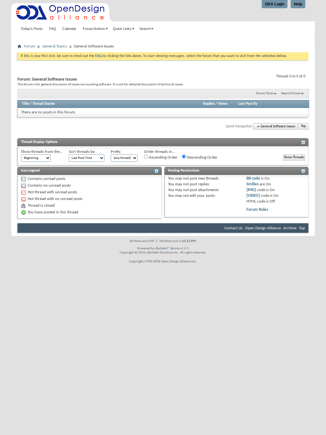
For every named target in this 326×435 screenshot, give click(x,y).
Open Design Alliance (263, 228)
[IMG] (251, 190)
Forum (29, 46)
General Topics (54, 46)
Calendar (69, 29)
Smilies (252, 184)
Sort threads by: (82, 152)
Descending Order (201, 157)
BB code (253, 178)
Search (145, 29)
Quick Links (122, 29)
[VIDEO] (253, 196)
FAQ (52, 29)
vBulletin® (162, 248)
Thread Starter (43, 104)
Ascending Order (163, 157)
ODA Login (274, 4)
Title (25, 104)
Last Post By (248, 104)
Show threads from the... (41, 152)
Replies (209, 104)
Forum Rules (257, 210)
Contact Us (233, 228)
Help (298, 4)
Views (223, 104)
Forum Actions (94, 29)
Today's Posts (32, 29)
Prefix (116, 152)
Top (303, 126)
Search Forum (291, 93)
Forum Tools (264, 93)
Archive (289, 228)
